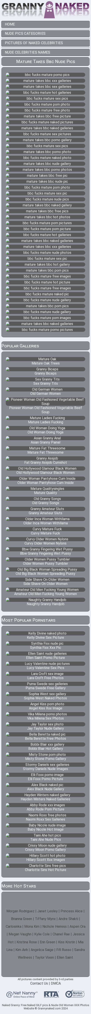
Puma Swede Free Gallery (46, 688)
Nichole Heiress (54, 926)
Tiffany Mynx (45, 919)
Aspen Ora (77, 926)
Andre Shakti (68, 919)
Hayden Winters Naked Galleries (45, 799)
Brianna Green (21, 919)
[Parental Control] (22, 996)
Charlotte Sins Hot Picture (45, 870)
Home (10, 24)
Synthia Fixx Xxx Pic (45, 648)
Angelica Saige (42, 950)
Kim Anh (21, 950)
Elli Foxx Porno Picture (45, 779)
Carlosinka (13, 926)
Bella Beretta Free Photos (45, 738)
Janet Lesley (47, 911)
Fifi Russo (63, 950)
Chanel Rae (61, 934)
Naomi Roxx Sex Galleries (45, 819)
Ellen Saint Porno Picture (45, 658)
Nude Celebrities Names (27, 52)
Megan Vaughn (20, 934)
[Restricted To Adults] (51, 996)
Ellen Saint (65, 957)
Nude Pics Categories (25, 33)
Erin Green (47, 942)
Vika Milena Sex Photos (45, 718)
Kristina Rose (27, 942)
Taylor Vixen (44, 957)
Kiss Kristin (66, 942)
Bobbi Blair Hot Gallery (45, 749)
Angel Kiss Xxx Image (45, 708)
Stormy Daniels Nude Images (45, 769)
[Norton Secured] (75, 996)
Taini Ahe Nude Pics (45, 839)
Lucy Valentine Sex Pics (45, 668)
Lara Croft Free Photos (45, 678)
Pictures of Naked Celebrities (34, 43)
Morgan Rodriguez (20, 911)
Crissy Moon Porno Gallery (45, 850)
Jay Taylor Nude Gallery (45, 728)
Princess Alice (72, 911)
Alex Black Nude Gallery (45, 789)
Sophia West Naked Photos (45, 698)
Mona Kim (32, 926)
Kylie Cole (42, 934)
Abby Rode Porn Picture (45, 809)
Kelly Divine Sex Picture (45, 637)
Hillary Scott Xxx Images (45, 860)
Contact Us (39, 983)
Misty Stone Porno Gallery (45, 759)
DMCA (56, 983)
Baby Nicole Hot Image (46, 829)
